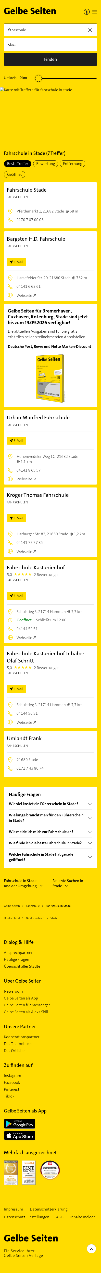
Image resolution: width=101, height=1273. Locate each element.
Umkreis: (15, 77)
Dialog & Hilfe (19, 942)
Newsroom (13, 991)
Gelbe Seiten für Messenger (27, 1005)
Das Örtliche (14, 1050)
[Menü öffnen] (94, 12)
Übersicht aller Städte (22, 966)
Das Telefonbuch (18, 1043)
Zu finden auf (18, 1065)
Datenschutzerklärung (48, 1209)
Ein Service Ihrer (23, 1253)
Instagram (12, 1075)
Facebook (12, 1082)
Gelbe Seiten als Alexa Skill (26, 1012)
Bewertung (45, 163)
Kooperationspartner (21, 1037)
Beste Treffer (17, 163)
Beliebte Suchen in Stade (67, 883)
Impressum (13, 1209)
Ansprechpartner (18, 952)
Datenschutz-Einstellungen (26, 1217)
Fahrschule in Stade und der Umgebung (20, 883)
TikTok (9, 1096)
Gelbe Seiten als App (21, 998)
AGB (59, 1217)
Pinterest (11, 1089)
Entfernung (72, 163)
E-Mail (18, 262)
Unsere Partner (20, 1026)
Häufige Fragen (16, 959)
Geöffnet (14, 174)
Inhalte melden (83, 1217)
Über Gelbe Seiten (23, 981)
